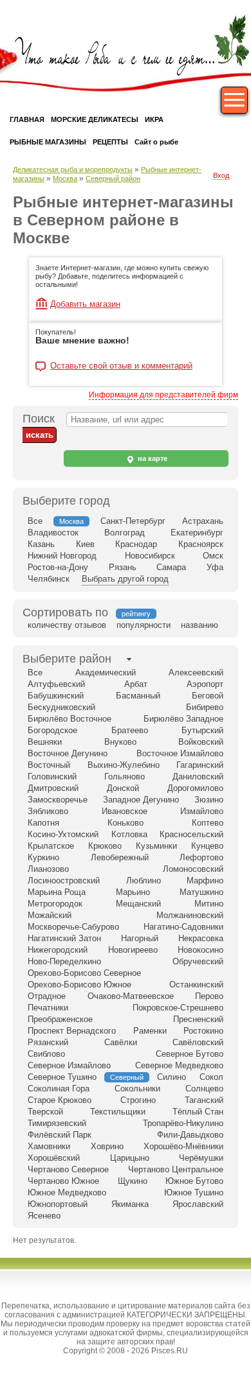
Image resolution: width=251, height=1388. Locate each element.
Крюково (105, 846)
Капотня (43, 823)
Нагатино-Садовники (183, 927)
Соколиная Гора (58, 1088)
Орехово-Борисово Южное (79, 984)
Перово (209, 996)
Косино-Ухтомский (63, 834)
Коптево (207, 823)
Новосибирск (150, 555)
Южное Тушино (193, 1192)
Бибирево (204, 707)
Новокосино (200, 950)
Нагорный (139, 938)
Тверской (45, 1111)
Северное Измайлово (69, 1065)
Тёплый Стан (197, 1111)
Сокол (211, 1077)
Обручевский (197, 961)
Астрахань (202, 521)
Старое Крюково (59, 1100)
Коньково (125, 823)
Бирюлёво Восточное (69, 719)
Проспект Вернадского (72, 1031)
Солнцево (204, 1088)
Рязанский (48, 1042)
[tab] (67, 658)
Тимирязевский (57, 1123)
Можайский (49, 915)
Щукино (132, 1181)
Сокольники (137, 1088)
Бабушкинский (56, 695)
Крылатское (51, 846)
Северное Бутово (189, 1054)
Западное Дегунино (141, 799)
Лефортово (201, 857)
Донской (123, 788)
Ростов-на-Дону (58, 567)
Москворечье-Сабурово (73, 927)
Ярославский (197, 1204)
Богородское (52, 730)
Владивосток (53, 532)
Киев (85, 544)
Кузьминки (156, 846)
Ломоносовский (193, 869)
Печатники (48, 1007)
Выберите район (67, 658)
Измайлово (201, 811)
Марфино (205, 880)
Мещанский (138, 903)
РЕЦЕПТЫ (110, 142)
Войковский (200, 742)
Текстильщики (117, 1111)
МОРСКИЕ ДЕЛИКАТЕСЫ (94, 119)
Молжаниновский (189, 915)
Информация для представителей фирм (163, 394)
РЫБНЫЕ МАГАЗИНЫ (48, 142)
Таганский (204, 1100)
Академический (105, 672)
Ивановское (124, 811)
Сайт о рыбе (156, 142)
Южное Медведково (67, 1192)
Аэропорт (205, 684)
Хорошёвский (54, 1158)
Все (35, 521)
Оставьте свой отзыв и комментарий (121, 365)
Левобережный (120, 857)
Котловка (129, 834)
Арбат (135, 684)
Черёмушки (201, 1158)
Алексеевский (196, 672)
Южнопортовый (58, 1204)
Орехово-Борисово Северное (84, 973)
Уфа (215, 567)
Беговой (207, 695)
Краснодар (136, 544)
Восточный (49, 765)
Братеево (129, 730)
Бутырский (202, 730)
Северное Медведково (179, 1065)
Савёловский (197, 1042)
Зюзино (208, 799)
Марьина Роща (57, 892)
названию (199, 625)
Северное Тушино (62, 1077)
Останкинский (196, 984)
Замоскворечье (58, 799)
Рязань (122, 567)
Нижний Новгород (62, 555)
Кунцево (207, 846)
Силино (171, 1077)
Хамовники (49, 1146)
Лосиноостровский (64, 880)
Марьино (133, 892)
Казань (41, 544)
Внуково (120, 742)
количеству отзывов (67, 625)
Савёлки (120, 1042)
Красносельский (191, 834)
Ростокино (203, 1031)
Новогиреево (133, 950)
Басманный (138, 695)
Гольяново (124, 776)
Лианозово (48, 869)
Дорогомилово (195, 788)
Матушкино (201, 892)
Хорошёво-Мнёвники (183, 1146)
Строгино (138, 1100)
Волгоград (124, 532)
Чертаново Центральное (175, 1169)
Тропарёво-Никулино (183, 1123)
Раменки (150, 1031)
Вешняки (45, 742)
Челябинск (49, 579)
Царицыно (129, 1158)
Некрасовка (200, 938)
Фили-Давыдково (190, 1135)
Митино (208, 903)
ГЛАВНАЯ (27, 119)
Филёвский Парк (59, 1135)
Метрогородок (55, 903)
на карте (151, 458)
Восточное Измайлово (179, 753)
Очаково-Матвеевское (131, 996)
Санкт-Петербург (132, 521)
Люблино (143, 880)
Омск (213, 555)
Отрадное (47, 996)
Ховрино (107, 1146)
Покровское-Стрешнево (178, 1007)
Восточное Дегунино (67, 753)
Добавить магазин (85, 304)
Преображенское (60, 1019)
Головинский (52, 776)
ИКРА (154, 119)
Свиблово (46, 1054)
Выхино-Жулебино (124, 765)
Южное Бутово (194, 1181)
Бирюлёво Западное (183, 719)
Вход (221, 175)
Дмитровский (53, 788)
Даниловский (197, 776)
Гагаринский (199, 765)
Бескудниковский (61, 707)
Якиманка (130, 1204)
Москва (65, 178)
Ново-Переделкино (64, 961)
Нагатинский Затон (64, 938)
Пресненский (198, 1019)
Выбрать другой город (125, 579)
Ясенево (44, 1215)
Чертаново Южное (63, 1181)
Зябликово (48, 811)
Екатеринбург (197, 532)
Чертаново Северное (68, 1169)
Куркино (43, 857)
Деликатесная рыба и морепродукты (73, 169)
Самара (171, 567)
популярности (143, 625)
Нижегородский (58, 950)
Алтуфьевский (56, 684)
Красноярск (200, 544)
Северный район (113, 178)
